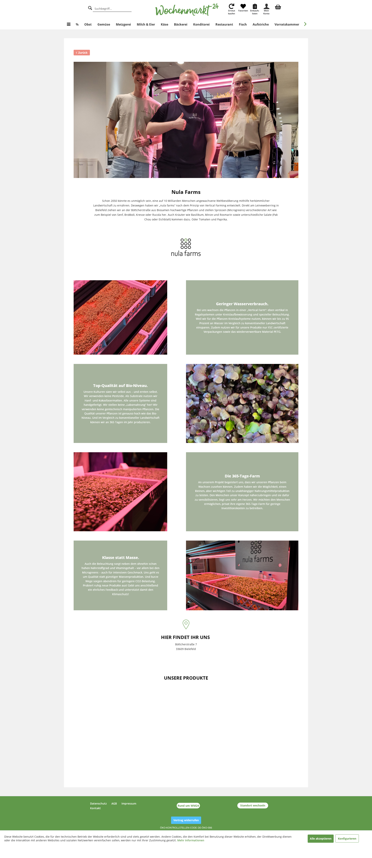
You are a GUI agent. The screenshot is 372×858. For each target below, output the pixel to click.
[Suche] (90, 7)
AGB (114, 803)
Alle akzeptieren (321, 838)
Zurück (83, 52)
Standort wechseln (252, 805)
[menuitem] (278, 6)
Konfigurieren (347, 838)
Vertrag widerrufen (186, 820)
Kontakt (95, 808)
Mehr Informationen (190, 840)
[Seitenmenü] (68, 24)
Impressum (128, 803)
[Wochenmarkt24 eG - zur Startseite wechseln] (187, 9)
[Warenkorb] (278, 6)
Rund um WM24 (188, 805)
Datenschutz (98, 803)
